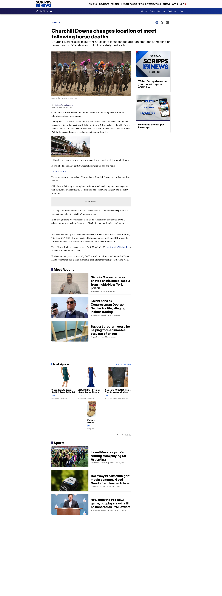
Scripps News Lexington (64, 105)
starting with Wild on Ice (118, 247)
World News (137, 4)
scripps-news (44, 11)
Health (125, 4)
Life (158, 11)
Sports (55, 22)
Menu (92, 4)
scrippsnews (37, 11)
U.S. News (104, 4)
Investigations (153, 4)
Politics (115, 4)
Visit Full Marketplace (123, 364)
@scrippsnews (51, 11)
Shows (166, 4)
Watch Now (178, 4)
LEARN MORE (58, 171)
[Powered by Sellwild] (128, 435)
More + (182, 11)
